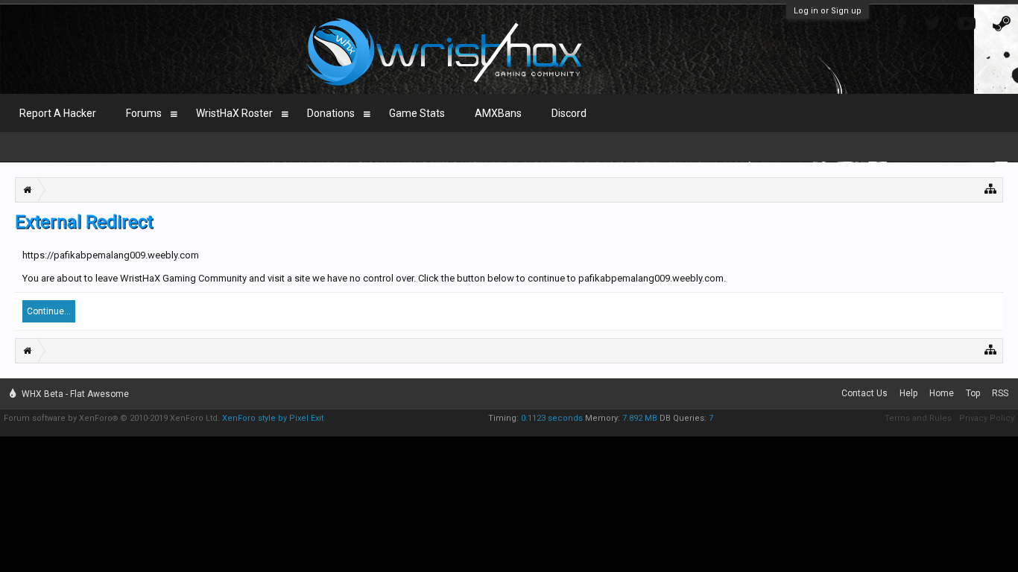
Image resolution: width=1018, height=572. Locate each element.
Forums (144, 113)
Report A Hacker (57, 113)
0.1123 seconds (552, 418)
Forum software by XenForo (112, 418)
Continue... (49, 311)
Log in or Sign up (827, 11)
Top (973, 393)
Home (941, 393)
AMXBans (498, 113)
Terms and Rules (918, 418)
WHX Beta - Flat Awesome (74, 394)
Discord (569, 113)
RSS (1000, 393)
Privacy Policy (986, 418)
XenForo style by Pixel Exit (272, 418)
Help (908, 393)
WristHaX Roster (234, 113)
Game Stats (417, 113)
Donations (331, 113)
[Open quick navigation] (990, 188)
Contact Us (864, 393)
